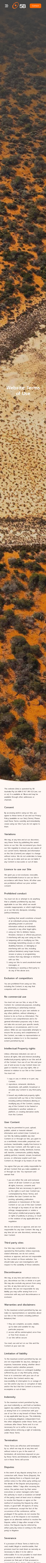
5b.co (25, 794)
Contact (35, 6)
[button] (19, 6)
